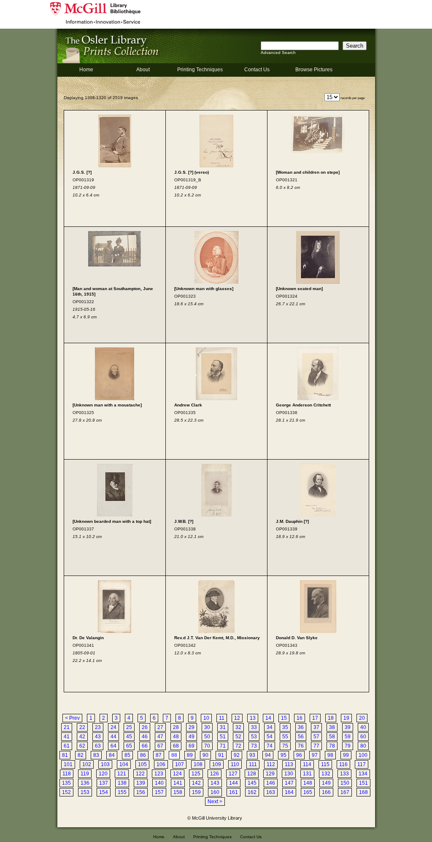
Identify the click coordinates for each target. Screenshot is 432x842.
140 (159, 783)
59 (348, 737)
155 (122, 792)
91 (221, 755)
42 (82, 737)
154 (103, 792)
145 (252, 783)
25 (129, 727)
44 (113, 737)
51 (223, 737)
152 (66, 792)
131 (307, 774)
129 (270, 774)
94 (268, 755)
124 (177, 774)
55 (285, 737)
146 (270, 783)
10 (206, 718)
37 (316, 727)
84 (112, 755)
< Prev (72, 718)
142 (196, 783)
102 (86, 764)
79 (348, 746)
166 (326, 792)
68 (176, 746)
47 (160, 737)
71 (223, 746)
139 (140, 783)
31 (223, 727)
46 (145, 737)
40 (363, 727)
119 (85, 774)
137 (103, 783)
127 (233, 774)
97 (315, 755)
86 (143, 755)
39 (348, 727)
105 (142, 764)
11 (221, 718)
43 (98, 737)
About (143, 70)
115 (325, 764)
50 (207, 737)
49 (191, 737)
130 (288, 774)
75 (285, 746)
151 (363, 783)
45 (129, 737)
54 (270, 737)
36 (301, 727)
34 (270, 727)
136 (85, 783)
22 (82, 727)
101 (68, 764)
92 (237, 755)
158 (177, 792)
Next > (215, 801)
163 (270, 792)
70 (207, 746)
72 (238, 746)
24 (113, 727)
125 (196, 774)
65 (129, 746)
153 (85, 792)
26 (145, 727)
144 (233, 783)
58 (332, 737)
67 (160, 746)
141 (177, 783)
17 (315, 718)
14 (268, 718)
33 (254, 727)
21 (67, 727)
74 (270, 746)
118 (66, 774)
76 (301, 746)
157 (159, 792)
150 (344, 783)
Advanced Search (278, 52)
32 (238, 727)
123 (158, 774)
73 (254, 746)
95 (283, 755)
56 (301, 737)
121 (121, 774)
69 (191, 746)
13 (253, 718)
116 (343, 764)
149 (326, 783)
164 (289, 792)
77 (316, 746)
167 (344, 792)
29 (191, 727)
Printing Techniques (200, 70)
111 (253, 764)
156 (140, 792)
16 (299, 718)
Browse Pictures (313, 70)
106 (161, 764)
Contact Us (257, 70)
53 (254, 737)
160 (215, 792)
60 (363, 737)
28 (176, 727)
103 (105, 764)
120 (103, 774)
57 (316, 737)
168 (363, 792)
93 (252, 755)
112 (271, 764)
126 (214, 774)
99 (346, 755)
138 (122, 783)
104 (123, 764)
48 (176, 737)
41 (67, 737)
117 (361, 764)
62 (82, 746)
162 (252, 792)
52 (238, 737)
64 (113, 746)
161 (233, 792)
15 (284, 718)
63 (98, 746)
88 (174, 755)
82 (81, 755)
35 (285, 727)
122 (140, 774)
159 (196, 792)
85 (127, 755)
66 (145, 746)
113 (289, 764)
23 (98, 727)
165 (307, 792)
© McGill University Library (214, 817)
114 (307, 764)
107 (179, 764)
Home (86, 70)
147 (289, 783)
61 (67, 746)
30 (207, 727)
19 (346, 718)
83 (96, 755)
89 (190, 755)
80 (363, 746)
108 (198, 764)
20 (362, 718)
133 (344, 774)
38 (332, 727)
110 (235, 764)
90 (205, 755)
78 (332, 746)
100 (363, 755)
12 (237, 718)
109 (216, 764)
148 (307, 783)
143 (215, 783)
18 (331, 718)
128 (251, 774)
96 (299, 755)
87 (159, 755)
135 (66, 783)
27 (160, 727)
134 (363, 774)
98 (330, 755)
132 (325, 774)
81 (65, 755)
